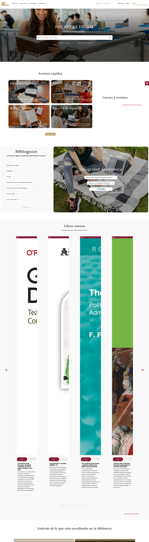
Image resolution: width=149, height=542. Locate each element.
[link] (147, 83)
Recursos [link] (23, 3)
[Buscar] (109, 37)
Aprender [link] (41, 3)
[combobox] (105, 3)
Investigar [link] (32, 3)
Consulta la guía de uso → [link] (81, 32)
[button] (6, 370)
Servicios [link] (14, 3)
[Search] (97, 3)
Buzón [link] (127, 3)
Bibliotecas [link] (121, 3)
